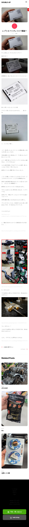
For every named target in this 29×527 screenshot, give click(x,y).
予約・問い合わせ (16, 512)
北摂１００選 (5, 473)
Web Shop (16, 517)
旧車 (16, 33)
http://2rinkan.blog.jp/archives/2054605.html (12, 286)
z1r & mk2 (4, 388)
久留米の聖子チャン (8, 347)
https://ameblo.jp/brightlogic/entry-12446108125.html (13, 323)
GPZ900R (23, 349)
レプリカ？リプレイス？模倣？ (14, 31)
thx (2, 430)
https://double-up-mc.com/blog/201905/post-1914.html (14, 340)
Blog (13, 33)
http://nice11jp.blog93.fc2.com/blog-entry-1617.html (13, 231)
